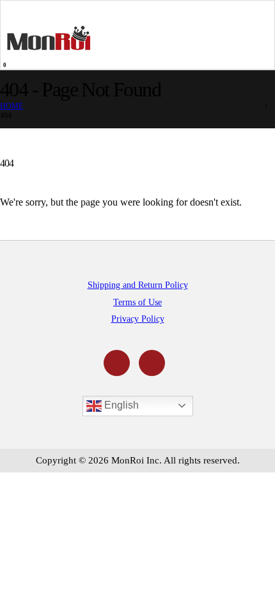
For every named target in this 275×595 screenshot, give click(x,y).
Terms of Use (137, 302)
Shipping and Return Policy (138, 285)
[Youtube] (117, 363)
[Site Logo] (48, 37)
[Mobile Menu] (15, 11)
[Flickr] (152, 363)
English (120, 405)
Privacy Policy (137, 318)
